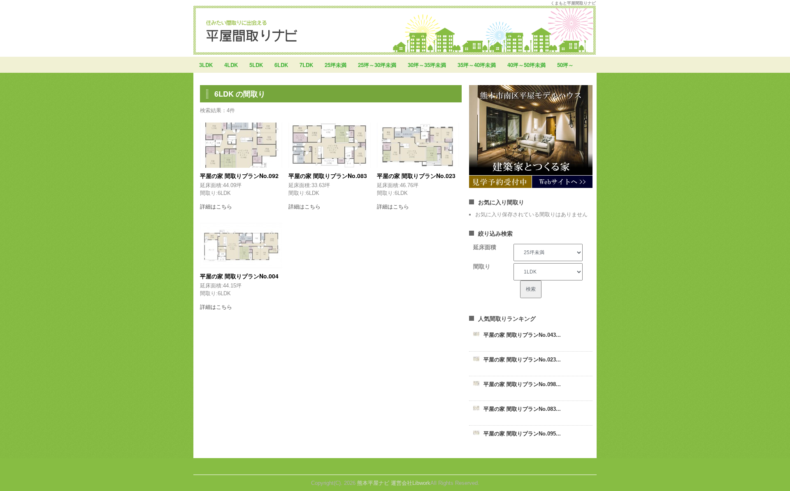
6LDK (281, 65)
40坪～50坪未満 (526, 65)
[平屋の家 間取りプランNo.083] (329, 145)
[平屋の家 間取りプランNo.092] (241, 145)
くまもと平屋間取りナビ (573, 3)
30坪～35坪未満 (427, 65)
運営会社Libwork (410, 483)
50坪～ (565, 65)
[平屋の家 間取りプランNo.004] (241, 245)
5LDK (256, 65)
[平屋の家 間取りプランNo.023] (418, 145)
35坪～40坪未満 (477, 65)
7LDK (306, 65)
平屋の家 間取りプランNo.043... (522, 335)
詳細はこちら (216, 207)
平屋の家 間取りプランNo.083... (522, 409)
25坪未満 (335, 65)
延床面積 (484, 247)
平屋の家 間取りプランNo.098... (522, 384)
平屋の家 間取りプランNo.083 (327, 175)
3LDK (206, 65)
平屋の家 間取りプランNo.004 (239, 276)
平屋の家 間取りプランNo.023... (522, 360)
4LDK (231, 65)
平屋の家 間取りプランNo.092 (239, 175)
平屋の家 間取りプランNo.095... (522, 434)
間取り (481, 266)
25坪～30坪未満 (377, 65)
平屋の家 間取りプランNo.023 (416, 175)
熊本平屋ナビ (373, 483)
